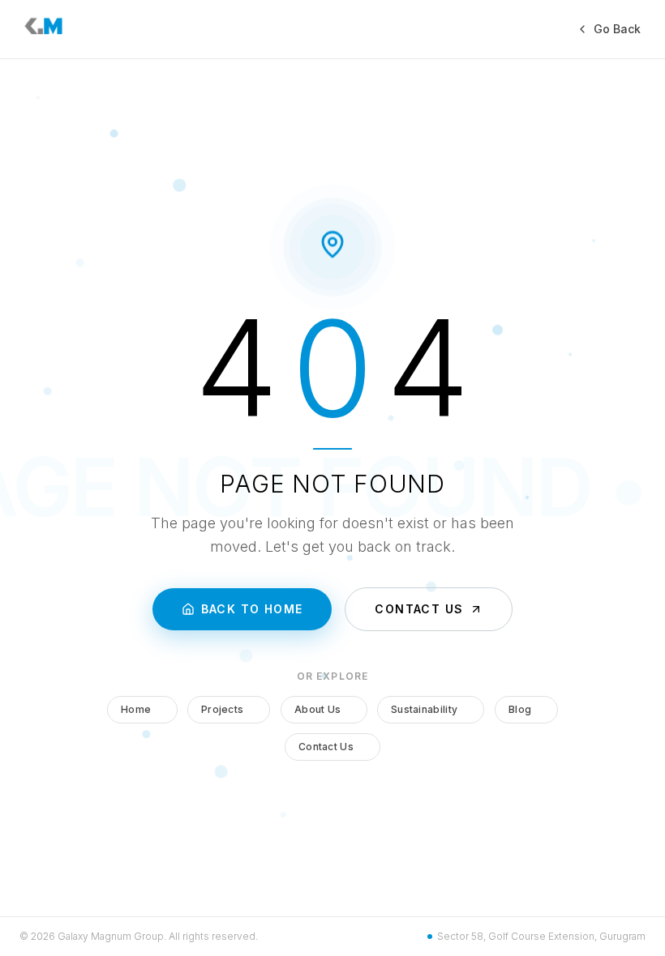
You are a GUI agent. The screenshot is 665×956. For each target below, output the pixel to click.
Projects (222, 709)
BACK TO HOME (252, 609)
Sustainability (424, 709)
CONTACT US (419, 609)
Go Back (617, 29)
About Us (317, 709)
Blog (519, 709)
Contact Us (326, 746)
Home (136, 709)
